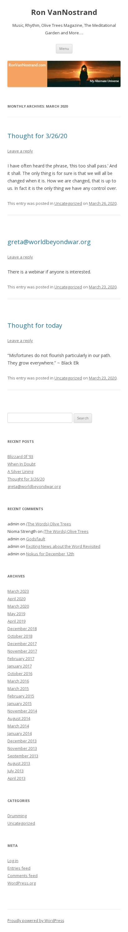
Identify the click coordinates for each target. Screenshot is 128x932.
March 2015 (18, 688)
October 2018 (19, 636)
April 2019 (16, 621)
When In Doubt (21, 464)
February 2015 (20, 696)
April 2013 (16, 778)
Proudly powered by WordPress (35, 920)
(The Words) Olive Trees (48, 524)
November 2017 (22, 651)
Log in (12, 860)
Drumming (17, 816)
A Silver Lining (20, 471)
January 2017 (19, 666)
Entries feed (18, 868)
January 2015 (19, 703)
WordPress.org (21, 883)
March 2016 (18, 681)
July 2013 (15, 771)
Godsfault (35, 539)
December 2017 (22, 643)
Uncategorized (68, 203)
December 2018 (22, 628)
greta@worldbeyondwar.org (49, 242)
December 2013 (22, 741)
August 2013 (18, 763)
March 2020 (18, 606)
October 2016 (19, 673)
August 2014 (18, 718)
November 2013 (22, 748)
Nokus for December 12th (50, 554)
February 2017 (20, 658)
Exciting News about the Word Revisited (63, 546)
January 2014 (19, 733)
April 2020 (16, 598)
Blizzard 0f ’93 (20, 456)
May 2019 (16, 613)
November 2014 (22, 711)
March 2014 (18, 726)
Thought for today (34, 325)
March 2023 (18, 591)
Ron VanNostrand (64, 12)
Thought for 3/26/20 (37, 136)
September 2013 (22, 756)
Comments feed (22, 875)
